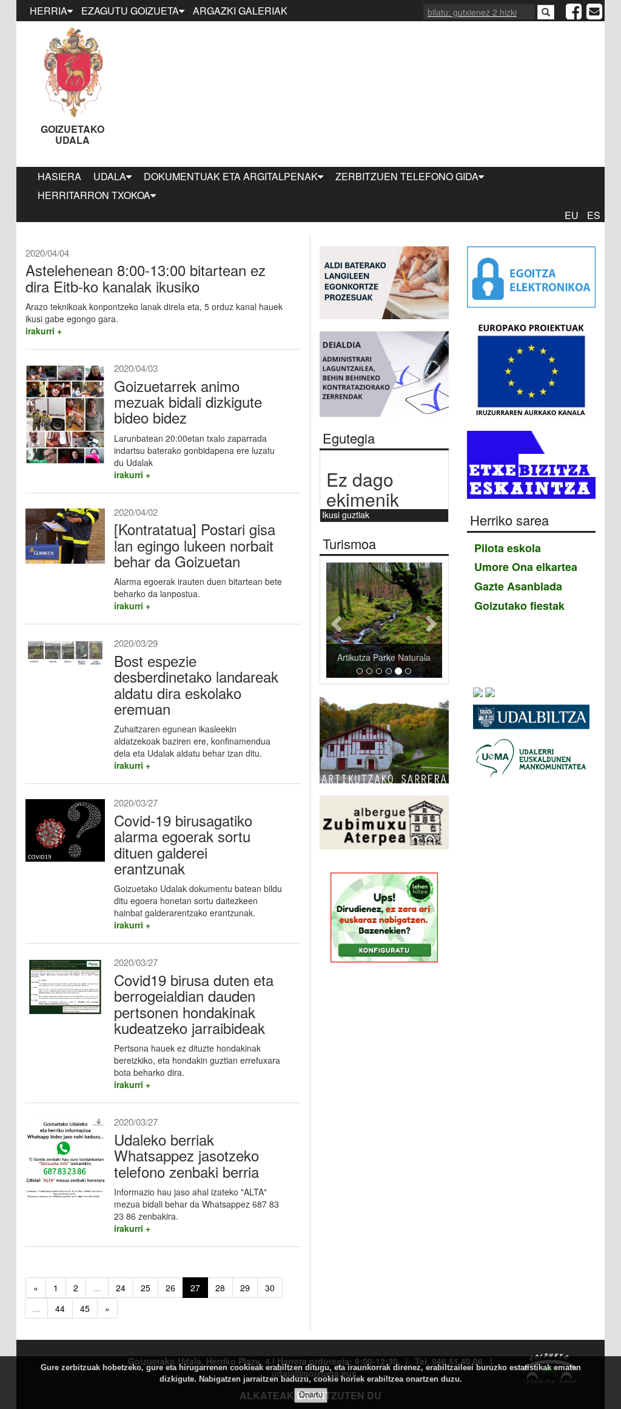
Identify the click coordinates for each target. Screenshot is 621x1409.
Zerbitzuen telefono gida (406, 176)
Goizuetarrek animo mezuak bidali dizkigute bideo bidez (188, 401)
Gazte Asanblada (518, 586)
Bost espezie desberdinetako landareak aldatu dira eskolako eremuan (196, 684)
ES (593, 215)
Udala (109, 176)
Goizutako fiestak (519, 605)
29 (245, 1288)
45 (85, 1308)
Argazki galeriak (240, 11)
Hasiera (59, 176)
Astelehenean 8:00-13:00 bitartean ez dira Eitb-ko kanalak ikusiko (145, 277)
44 (60, 1308)
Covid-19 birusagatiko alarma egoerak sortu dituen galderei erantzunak (183, 844)
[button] (335, 620)
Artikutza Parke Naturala (384, 657)
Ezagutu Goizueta (130, 11)
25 (145, 1288)
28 (220, 1288)
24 (121, 1288)
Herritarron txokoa (94, 195)
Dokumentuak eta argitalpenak (231, 176)
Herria (48, 11)
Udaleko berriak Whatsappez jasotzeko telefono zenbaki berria (186, 1155)
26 (170, 1288)
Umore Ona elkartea (525, 567)
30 (270, 1288)
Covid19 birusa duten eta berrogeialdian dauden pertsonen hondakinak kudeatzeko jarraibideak (194, 1003)
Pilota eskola (507, 548)
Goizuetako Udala (72, 134)
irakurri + (43, 331)
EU (572, 215)
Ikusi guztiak (345, 515)
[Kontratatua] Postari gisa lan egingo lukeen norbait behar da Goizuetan (194, 545)
